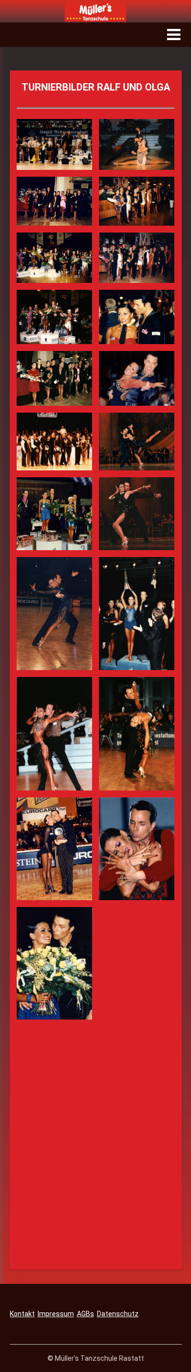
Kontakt (22, 1314)
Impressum (56, 1314)
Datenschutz (118, 1314)
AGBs (85, 1314)
